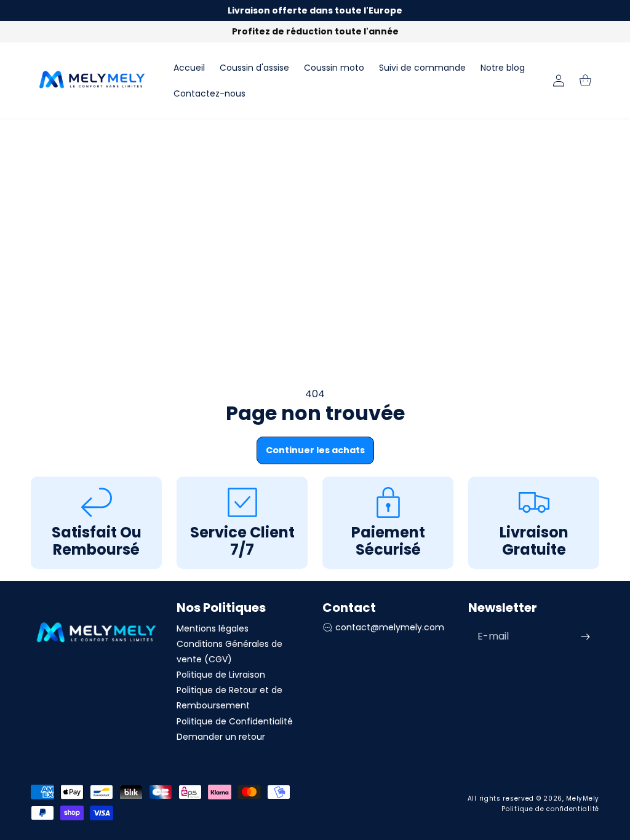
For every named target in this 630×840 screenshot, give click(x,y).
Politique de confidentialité (550, 809)
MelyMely (582, 798)
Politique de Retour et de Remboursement (229, 697)
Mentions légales (213, 628)
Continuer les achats (315, 450)
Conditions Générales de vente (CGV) (229, 651)
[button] (585, 80)
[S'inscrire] (585, 636)
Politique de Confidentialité (235, 721)
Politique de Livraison (221, 674)
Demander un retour (221, 737)
